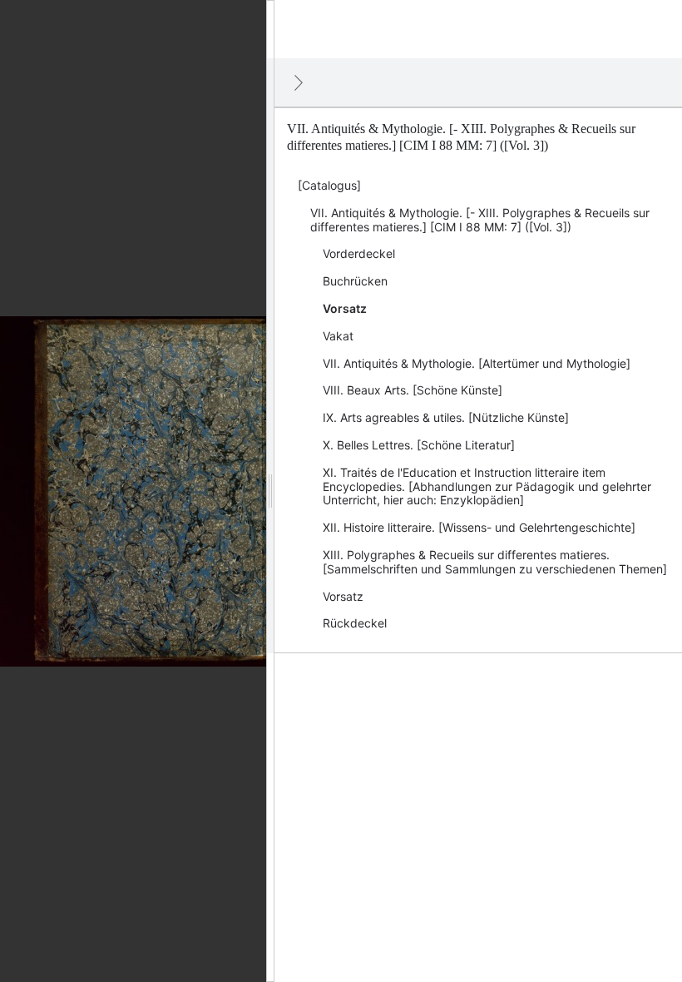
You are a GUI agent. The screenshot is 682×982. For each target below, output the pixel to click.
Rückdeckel (355, 623)
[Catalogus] (329, 185)
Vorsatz (345, 308)
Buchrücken (355, 281)
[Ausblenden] (298, 82)
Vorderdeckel (359, 253)
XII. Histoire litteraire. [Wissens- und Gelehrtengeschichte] (479, 527)
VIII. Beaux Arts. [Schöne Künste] (412, 390)
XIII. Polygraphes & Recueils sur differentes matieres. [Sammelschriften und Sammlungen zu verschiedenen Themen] (495, 562)
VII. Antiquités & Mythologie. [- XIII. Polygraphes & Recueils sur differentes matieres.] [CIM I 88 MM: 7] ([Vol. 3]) (480, 220)
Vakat (338, 336)
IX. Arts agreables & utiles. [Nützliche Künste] (446, 417)
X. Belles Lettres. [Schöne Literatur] (419, 445)
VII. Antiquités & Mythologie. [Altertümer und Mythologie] (476, 363)
